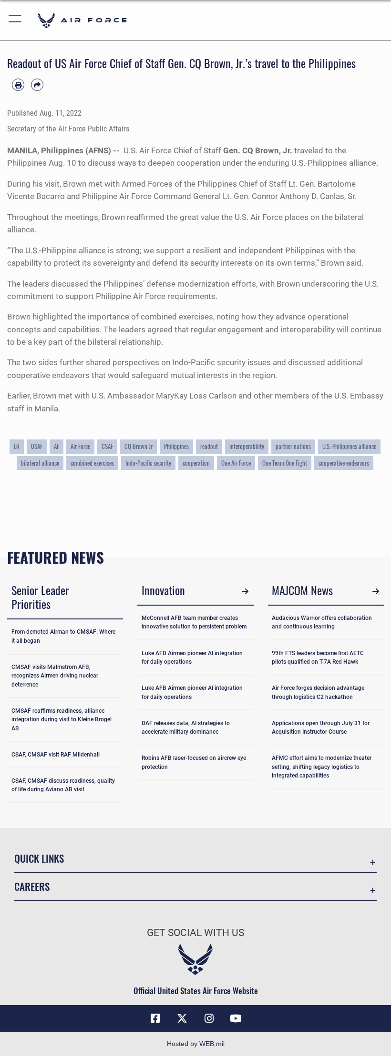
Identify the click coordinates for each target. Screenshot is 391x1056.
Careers (32, 886)
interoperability (246, 446)
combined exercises (92, 463)
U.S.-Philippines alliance (349, 446)
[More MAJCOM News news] (375, 591)
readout (209, 446)
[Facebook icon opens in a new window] (155, 1018)
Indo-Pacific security (148, 463)
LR (17, 446)
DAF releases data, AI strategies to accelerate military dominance (186, 727)
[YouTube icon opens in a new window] (235, 1018)
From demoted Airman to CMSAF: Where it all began (63, 636)
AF (56, 446)
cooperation (196, 463)
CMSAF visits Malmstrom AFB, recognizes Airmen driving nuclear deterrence (54, 676)
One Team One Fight (284, 463)
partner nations (293, 446)
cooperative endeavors (344, 463)
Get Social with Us (195, 932)
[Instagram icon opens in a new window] (209, 1018)
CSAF (107, 446)
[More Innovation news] (245, 591)
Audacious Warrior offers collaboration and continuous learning (322, 622)
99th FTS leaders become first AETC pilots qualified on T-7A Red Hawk (318, 657)
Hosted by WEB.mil (196, 1043)
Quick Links (39, 858)
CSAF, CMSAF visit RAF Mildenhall (55, 754)
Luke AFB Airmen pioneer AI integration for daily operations (192, 657)
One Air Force (236, 463)
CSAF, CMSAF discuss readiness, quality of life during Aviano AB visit (63, 785)
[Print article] (18, 85)
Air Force (80, 446)
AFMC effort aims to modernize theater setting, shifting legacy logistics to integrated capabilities (321, 767)
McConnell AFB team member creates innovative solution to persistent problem (194, 622)
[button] (15, 20)
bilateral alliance (40, 463)
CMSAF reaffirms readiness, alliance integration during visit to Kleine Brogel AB (61, 719)
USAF (36, 446)
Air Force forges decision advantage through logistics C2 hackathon (318, 692)
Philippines (176, 446)
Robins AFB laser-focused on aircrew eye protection (194, 762)
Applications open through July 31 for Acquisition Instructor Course (321, 727)
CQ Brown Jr (138, 446)
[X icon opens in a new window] (182, 1018)
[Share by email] (37, 85)
